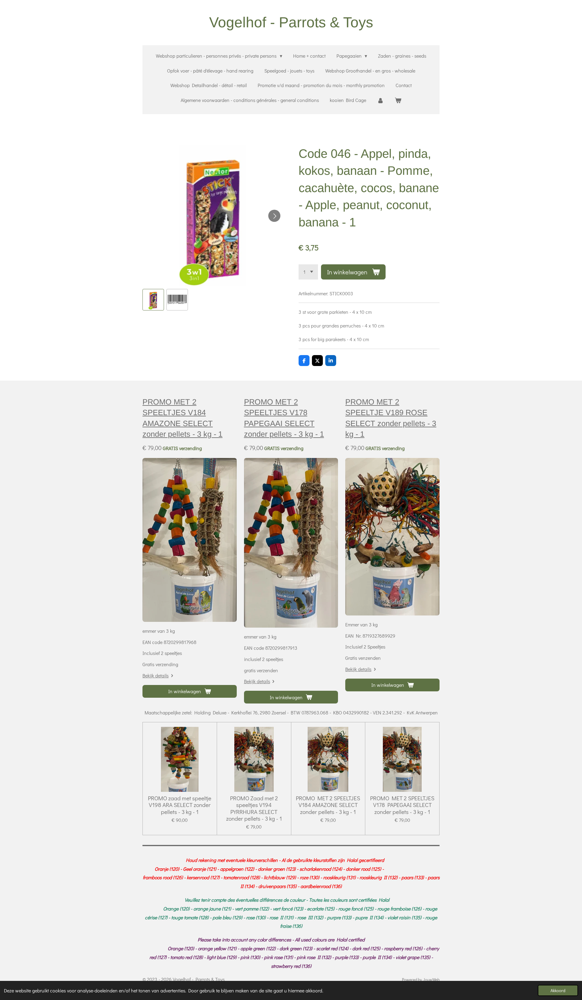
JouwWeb (431, 979)
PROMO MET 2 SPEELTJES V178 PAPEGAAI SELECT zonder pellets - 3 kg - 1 (402, 805)
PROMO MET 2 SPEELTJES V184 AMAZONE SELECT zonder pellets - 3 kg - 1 (328, 805)
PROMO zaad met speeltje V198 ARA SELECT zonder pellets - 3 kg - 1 (179, 805)
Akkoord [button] (557, 990)
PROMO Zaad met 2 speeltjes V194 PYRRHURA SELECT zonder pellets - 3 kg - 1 (254, 808)
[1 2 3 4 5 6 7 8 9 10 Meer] (308, 272)
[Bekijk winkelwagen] (398, 100)
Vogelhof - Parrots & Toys (291, 22)
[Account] (380, 100)
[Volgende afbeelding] (274, 216)
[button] (153, 299)
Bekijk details (155, 675)
